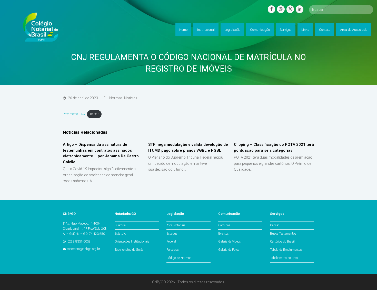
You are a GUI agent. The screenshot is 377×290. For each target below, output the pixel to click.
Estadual (172, 233)
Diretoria (120, 225)
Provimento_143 (74, 114)
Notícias (130, 98)
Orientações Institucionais (132, 241)
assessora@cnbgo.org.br (83, 249)
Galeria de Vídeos (229, 241)
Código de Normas (178, 258)
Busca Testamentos (283, 233)
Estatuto (120, 233)
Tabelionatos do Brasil (284, 258)
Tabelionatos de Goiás (129, 250)
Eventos (223, 233)
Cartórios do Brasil (282, 241)
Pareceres (172, 250)
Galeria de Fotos (229, 250)
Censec (275, 225)
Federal (171, 241)
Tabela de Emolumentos (286, 250)
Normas (116, 98)
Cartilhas (224, 225)
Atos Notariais (175, 225)
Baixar (94, 114)
